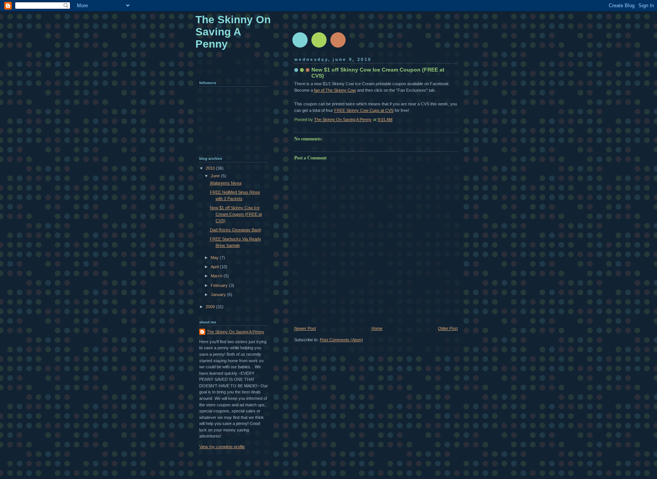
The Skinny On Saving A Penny (233, 32)
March (217, 276)
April (215, 266)
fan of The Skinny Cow (335, 90)
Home (376, 328)
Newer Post (305, 328)
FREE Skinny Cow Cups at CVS (364, 110)
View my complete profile (222, 446)
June (216, 175)
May (215, 257)
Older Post (448, 328)
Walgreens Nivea (225, 183)
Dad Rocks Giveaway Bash (235, 230)
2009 (211, 306)
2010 (211, 168)
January (219, 294)
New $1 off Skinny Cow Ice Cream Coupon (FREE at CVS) (236, 214)
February (220, 285)
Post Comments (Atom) (341, 339)
